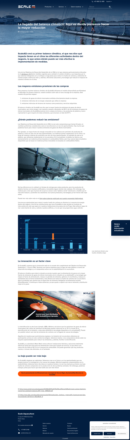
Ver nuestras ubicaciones (24, 425)
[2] (19, 395)
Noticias (45, 428)
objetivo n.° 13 (26, 74)
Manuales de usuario (48, 433)
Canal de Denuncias (72, 433)
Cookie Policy (106, 437)
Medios (44, 430)
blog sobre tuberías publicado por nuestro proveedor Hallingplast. (61, 198)
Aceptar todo (97, 433)
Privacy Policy (112, 437)
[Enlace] (26, 6)
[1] (18, 389)
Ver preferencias (122, 433)
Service (45, 426)
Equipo (69, 426)
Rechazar (109, 433)
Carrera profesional (72, 428)
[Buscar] (110, 6)
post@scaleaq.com (26, 433)
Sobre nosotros (47, 423)
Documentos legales (72, 430)
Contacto (69, 423)
